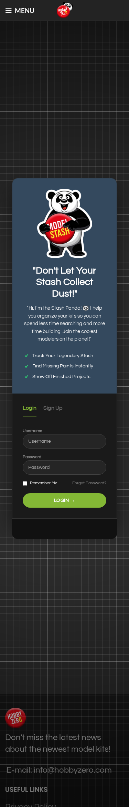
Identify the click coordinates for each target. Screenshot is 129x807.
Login (29, 408)
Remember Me (43, 483)
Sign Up (53, 408)
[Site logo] (64, 9)
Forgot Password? (89, 483)
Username (32, 431)
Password (32, 457)
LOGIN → (64, 500)
